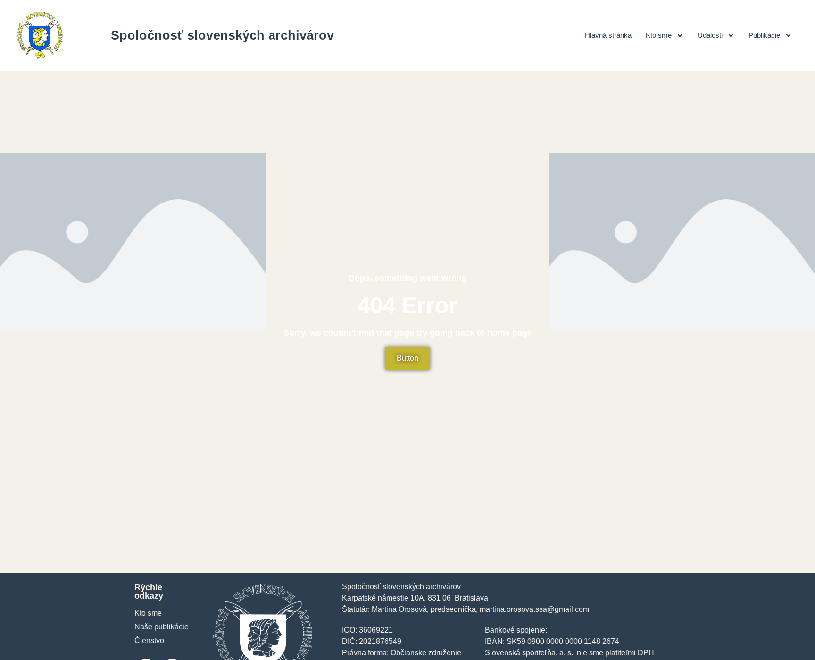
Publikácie (764, 35)
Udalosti (710, 35)
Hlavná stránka (608, 35)
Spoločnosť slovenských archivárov (222, 35)
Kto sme (659, 35)
